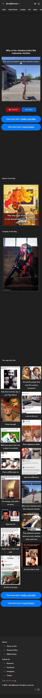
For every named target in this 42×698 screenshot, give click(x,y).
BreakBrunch (14, 685)
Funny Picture (13, 9)
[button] (35, 4)
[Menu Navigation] (3, 4)
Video (4, 9)
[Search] (39, 4)
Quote (35, 9)
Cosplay (23, 9)
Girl (29, 9)
